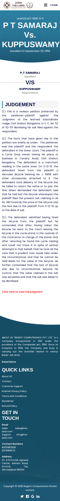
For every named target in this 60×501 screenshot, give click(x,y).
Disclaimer (8, 401)
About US (7, 376)
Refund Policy (9, 406)
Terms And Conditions (14, 396)
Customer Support (12, 386)
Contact (6, 381)
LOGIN (54, 5)
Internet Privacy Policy (14, 391)
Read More (9, 362)
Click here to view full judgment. (22, 292)
